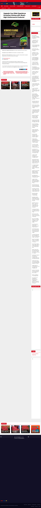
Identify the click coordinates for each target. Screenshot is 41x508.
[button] (38, 7)
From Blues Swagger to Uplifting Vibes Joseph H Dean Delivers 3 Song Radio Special (35, 167)
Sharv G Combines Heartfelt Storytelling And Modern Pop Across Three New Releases (35, 125)
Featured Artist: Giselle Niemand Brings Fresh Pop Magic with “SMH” (35, 121)
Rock (7, 83)
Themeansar (16, 505)
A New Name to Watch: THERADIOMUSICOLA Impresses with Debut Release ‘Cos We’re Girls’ (36, 111)
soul (24, 83)
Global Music (38, 504)
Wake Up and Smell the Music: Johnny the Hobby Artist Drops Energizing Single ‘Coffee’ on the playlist (9, 72)
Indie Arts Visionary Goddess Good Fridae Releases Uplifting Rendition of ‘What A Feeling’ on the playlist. (21, 72)
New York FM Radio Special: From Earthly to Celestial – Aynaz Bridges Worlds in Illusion (35, 220)
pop (16, 82)
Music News (25, 504)
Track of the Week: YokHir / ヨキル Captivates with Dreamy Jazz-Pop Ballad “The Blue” (36, 90)
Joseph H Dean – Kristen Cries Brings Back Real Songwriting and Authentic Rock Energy (35, 181)
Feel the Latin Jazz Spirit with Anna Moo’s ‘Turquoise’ (35, 49)
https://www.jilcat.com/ (6, 58)
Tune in (9, 8)
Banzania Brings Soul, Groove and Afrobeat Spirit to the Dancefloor (36, 185)
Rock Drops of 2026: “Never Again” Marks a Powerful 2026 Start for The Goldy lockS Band (35, 246)
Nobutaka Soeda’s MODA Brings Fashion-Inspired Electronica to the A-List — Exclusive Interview (35, 199)
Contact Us (3, 8)
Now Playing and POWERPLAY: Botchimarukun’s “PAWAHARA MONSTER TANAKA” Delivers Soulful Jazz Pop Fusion (35, 280)
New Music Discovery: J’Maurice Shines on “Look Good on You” (35, 102)
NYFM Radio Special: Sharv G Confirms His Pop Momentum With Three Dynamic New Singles (35, 231)
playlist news (4, 83)
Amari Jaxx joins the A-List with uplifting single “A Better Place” (36, 46)
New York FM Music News (5, 82)
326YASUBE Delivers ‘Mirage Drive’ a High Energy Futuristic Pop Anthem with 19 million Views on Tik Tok (35, 161)
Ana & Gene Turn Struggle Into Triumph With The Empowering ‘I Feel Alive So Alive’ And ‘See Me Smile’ (35, 151)
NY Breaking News (34, 504)
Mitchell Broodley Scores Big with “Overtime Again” (35, 194)
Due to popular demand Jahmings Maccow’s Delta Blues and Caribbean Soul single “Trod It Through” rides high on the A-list (35, 96)
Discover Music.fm (21, 438)
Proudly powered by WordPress (5, 505)
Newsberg (12, 505)
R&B (12, 83)
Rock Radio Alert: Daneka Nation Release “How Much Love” (35, 176)
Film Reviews (32, 506)
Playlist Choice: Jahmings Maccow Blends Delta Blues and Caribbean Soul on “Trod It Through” (35, 140)
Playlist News (29, 504)
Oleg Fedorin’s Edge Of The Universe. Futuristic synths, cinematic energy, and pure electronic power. (35, 257)
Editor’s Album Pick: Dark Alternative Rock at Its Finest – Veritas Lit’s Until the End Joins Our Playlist (35, 251)
